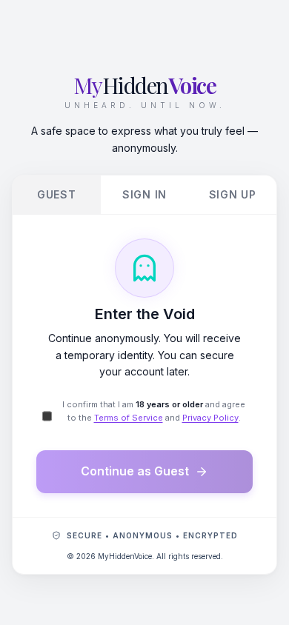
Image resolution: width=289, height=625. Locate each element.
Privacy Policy (210, 417)
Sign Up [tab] (232, 194)
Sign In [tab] (144, 194)
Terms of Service (128, 417)
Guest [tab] (56, 194)
